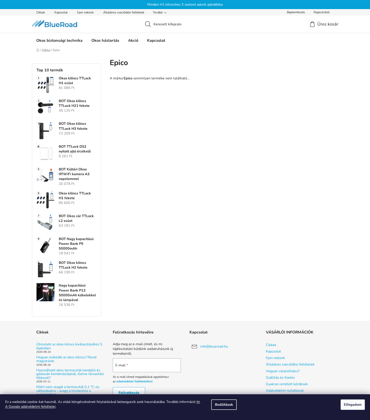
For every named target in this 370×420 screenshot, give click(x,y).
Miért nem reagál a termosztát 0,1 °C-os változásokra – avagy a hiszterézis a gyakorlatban (67, 391)
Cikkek (40, 12)
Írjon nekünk (85, 12)
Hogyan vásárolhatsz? (283, 371)
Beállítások (224, 404)
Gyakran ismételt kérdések (287, 384)
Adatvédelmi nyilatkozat (285, 390)
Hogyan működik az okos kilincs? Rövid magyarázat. (66, 359)
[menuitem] (59, 40)
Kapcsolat (61, 12)
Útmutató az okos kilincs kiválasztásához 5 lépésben (69, 346)
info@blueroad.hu (214, 346)
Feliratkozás (129, 392)
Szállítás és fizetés (280, 377)
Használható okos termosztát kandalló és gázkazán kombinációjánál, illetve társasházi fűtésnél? (70, 374)
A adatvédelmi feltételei (30, 406)
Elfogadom (353, 404)
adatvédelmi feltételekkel (134, 381)
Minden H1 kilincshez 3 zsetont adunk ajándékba (185, 4)
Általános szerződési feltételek (123, 12)
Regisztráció (322, 12)
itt (198, 401)
